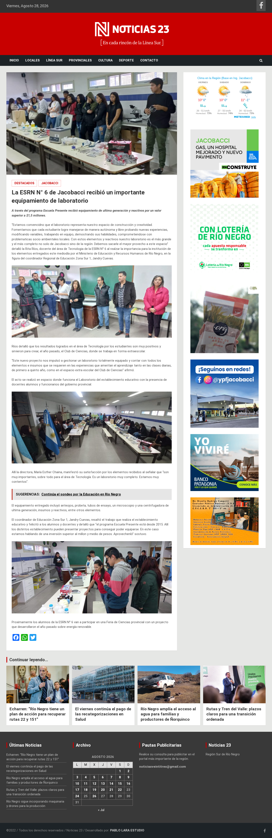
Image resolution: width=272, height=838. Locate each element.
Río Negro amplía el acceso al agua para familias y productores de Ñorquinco (168, 714)
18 (86, 790)
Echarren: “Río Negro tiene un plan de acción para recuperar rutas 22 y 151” (38, 714)
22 (120, 790)
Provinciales (80, 60)
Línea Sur (54, 60)
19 (94, 790)
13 (103, 784)
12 (94, 784)
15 (120, 784)
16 (128, 784)
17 (77, 790)
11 (86, 784)
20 (103, 790)
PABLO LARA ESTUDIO (127, 830)
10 (77, 784)
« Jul (101, 810)
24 (77, 796)
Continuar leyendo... (28, 659)
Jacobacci (49, 183)
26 (94, 796)
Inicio (14, 60)
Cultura (105, 60)
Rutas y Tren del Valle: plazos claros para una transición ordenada (233, 714)
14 (111, 784)
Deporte (126, 60)
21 (111, 790)
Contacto (149, 60)
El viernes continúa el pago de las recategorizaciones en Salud (103, 714)
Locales (32, 60)
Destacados (24, 183)
